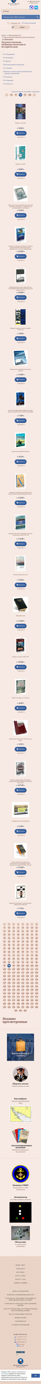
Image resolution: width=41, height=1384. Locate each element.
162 (9, 993)
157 (22, 990)
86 (27, 959)
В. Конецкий (8, 58)
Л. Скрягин (8, 68)
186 (9, 1003)
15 (32, 927)
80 (36, 955)
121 (4, 976)
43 (14, 941)
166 (27, 993)
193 (4, 1007)
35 (14, 938)
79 (32, 955)
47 (32, 941)
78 (27, 955)
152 (36, 986)
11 (14, 927)
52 (18, 945)
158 (27, 990)
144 (36, 983)
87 (32, 959)
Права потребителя (21, 1291)
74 (9, 955)
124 (18, 976)
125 (22, 976)
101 (22, 965)
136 (36, 979)
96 (11, 95)
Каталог (3, 35)
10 (9, 927)
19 (14, 931)
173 (22, 997)
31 (32, 934)
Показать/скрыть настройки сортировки (26, 91)
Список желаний (29, 23)
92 (18, 962)
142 (27, 983)
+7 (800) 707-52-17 (21, 1339)
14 (27, 927)
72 (36, 952)
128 (36, 976)
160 (36, 990)
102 (27, 965)
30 (27, 934)
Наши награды (20, 1318)
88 (36, 959)
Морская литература (15, 35)
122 (9, 976)
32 (36, 934)
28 (18, 934)
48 (36, 941)
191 (32, 1003)
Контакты (20, 1269)
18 (9, 931)
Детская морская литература (14, 65)
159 (32, 990)
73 (4, 955)
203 (25, 1010)
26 (9, 934)
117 (22, 972)
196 (18, 1007)
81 (4, 959)
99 (25, 95)
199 (32, 1007)
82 (9, 959)
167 (32, 993)
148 (18, 986)
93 (23, 962)
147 (13, 986)
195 (13, 1007)
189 (22, 1003)
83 (14, 959)
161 (4, 993)
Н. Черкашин (8, 80)
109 (22, 969)
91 (14, 962)
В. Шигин (7, 61)
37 (23, 938)
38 (27, 938)
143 (32, 983)
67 (14, 952)
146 (9, 986)
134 (27, 979)
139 (13, 983)
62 (27, 948)
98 (20, 95)
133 (22, 979)
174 (27, 997)
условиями (5, 1374)
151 (32, 986)
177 (4, 1000)
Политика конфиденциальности (20, 1295)
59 (14, 948)
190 (27, 1003)
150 (27, 986)
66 (9, 952)
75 (14, 955)
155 (13, 990)
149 (22, 986)
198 (27, 1007)
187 (13, 1003)
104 (36, 965)
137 (4, 983)
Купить (22, 133)
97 (16, 95)
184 (36, 1000)
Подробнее (20, 137)
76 (18, 955)
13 (23, 927)
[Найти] (37, 17)
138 (9, 983)
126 (27, 976)
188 (18, 1003)
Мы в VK (21, 1346)
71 (32, 952)
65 (4, 952)
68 (18, 952)
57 (4, 948)
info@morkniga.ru (21, 1342)
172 (18, 997)
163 (13, 993)
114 (9, 972)
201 (15, 1010)
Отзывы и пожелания (20, 1325)
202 (20, 1010)
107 (13, 969)
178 (9, 1000)
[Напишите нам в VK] (36, 7)
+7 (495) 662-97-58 (33, 1)
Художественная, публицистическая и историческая (19, 37)
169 (4, 997)
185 (4, 1003)
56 (36, 945)
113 (4, 972)
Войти (22, 27)
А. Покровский (9, 54)
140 (18, 983)
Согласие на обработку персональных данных (20, 1304)
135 (32, 979)
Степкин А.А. (8, 84)
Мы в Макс (21, 1344)
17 (4, 931)
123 (13, 976)
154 (9, 990)
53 (23, 945)
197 (22, 1007)
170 (9, 997)
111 (32, 969)
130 (9, 979)
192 (36, 1003)
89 (4, 962)
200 (36, 1007)
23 (32, 931)
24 (36, 931)
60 (18, 948)
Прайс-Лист (20, 1265)
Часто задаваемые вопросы (20, 1314)
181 (22, 1000)
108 (18, 969)
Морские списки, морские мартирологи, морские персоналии (18, 72)
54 (27, 945)
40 (36, 938)
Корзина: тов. (16, 23)
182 (27, 1000)
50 (9, 945)
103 (32, 965)
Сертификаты (20, 1321)
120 (36, 972)
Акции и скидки (20, 1283)
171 (13, 997)
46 (27, 941)
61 (23, 948)
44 (18, 941)
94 (27, 962)
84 (18, 959)
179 (13, 1000)
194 (9, 1007)
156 (18, 990)
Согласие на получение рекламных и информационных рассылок (20, 1299)
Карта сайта (20, 1276)
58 (9, 948)
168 (36, 993)
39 (32, 938)
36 (18, 938)
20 (18, 931)
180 (18, 1000)
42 (9, 941)
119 (32, 972)
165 (22, 993)
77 (23, 955)
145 (4, 986)
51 (14, 945)
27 (14, 934)
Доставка (20, 1272)
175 (32, 997)
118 (27, 972)
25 (4, 934)
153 (4, 990)
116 (18, 972)
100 (29, 95)
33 (4, 938)
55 (32, 945)
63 (32, 948)
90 (9, 962)
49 (4, 945)
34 (9, 938)
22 (27, 931)
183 (32, 1000)
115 (13, 972)
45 (23, 941)
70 (27, 952)
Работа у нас (20, 1279)
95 (32, 962)
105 (4, 969)
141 (22, 983)
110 (27, 969)
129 (4, 979)
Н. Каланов (8, 77)
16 (36, 927)
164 (18, 993)
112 (36, 969)
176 (36, 997)
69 (23, 952)
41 (4, 941)
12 (18, 927)
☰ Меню (6, 11)
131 (13, 979)
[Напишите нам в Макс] (31, 7)
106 (9, 969)
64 (36, 948)
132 (18, 979)
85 (23, 959)
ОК (36, 1375)
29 (23, 934)
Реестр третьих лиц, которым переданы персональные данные (20, 1309)
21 (23, 931)
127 (32, 976)
